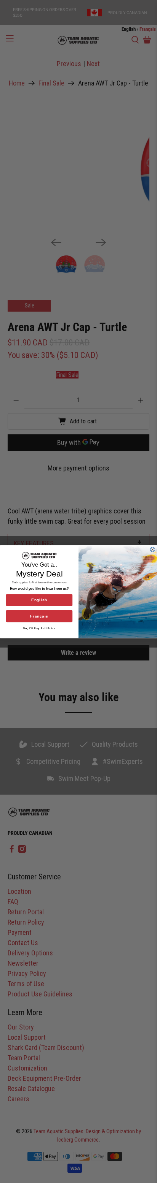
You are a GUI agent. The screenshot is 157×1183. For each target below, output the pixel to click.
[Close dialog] (152, 549)
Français (39, 616)
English (39, 600)
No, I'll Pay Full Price (39, 627)
